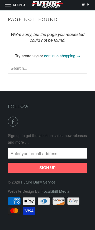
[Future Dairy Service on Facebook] (14, 122)
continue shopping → (62, 55)
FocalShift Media (55, 191)
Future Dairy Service (38, 182)
